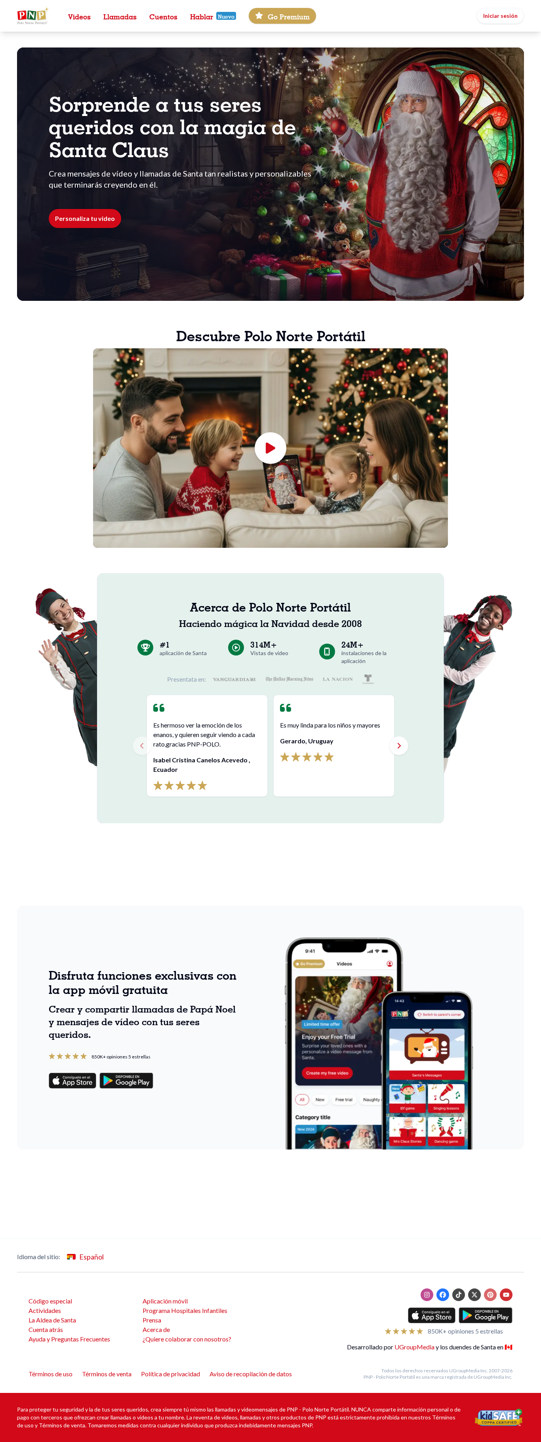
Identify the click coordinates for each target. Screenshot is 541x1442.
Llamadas (120, 16)
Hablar (201, 16)
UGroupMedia (414, 1347)
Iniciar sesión (500, 15)
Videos (79, 16)
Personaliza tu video (85, 218)
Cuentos (163, 16)
